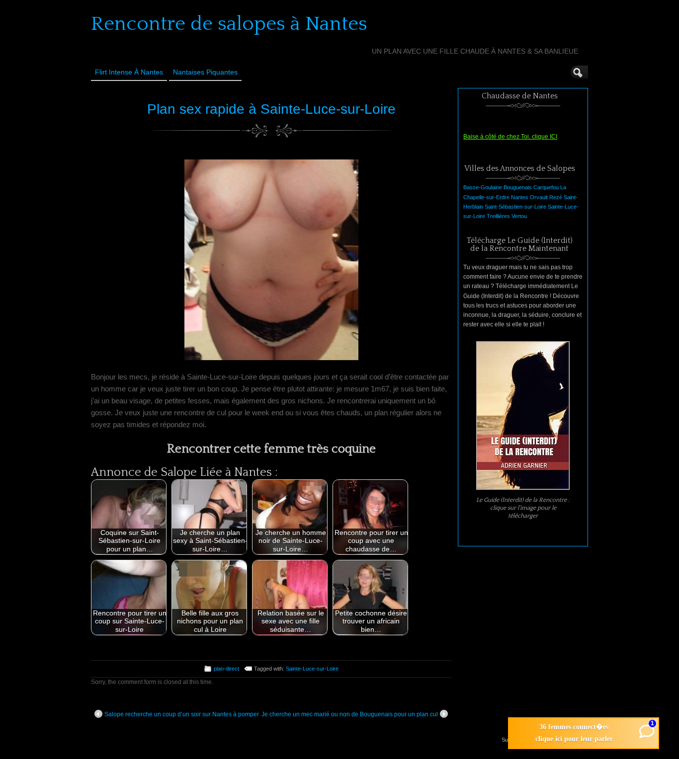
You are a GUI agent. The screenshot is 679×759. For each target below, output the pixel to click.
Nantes (519, 197)
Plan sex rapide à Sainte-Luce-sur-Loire (271, 109)
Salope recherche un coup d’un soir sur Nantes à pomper (181, 714)
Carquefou (546, 187)
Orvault (539, 197)
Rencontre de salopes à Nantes (229, 24)
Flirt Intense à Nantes (129, 72)
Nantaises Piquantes (205, 72)
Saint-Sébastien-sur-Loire (515, 207)
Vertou (519, 216)
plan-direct (226, 669)
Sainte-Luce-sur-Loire (312, 669)
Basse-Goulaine (482, 187)
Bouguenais (518, 187)
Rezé (555, 197)
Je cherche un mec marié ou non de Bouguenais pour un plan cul (349, 714)
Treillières (498, 216)
